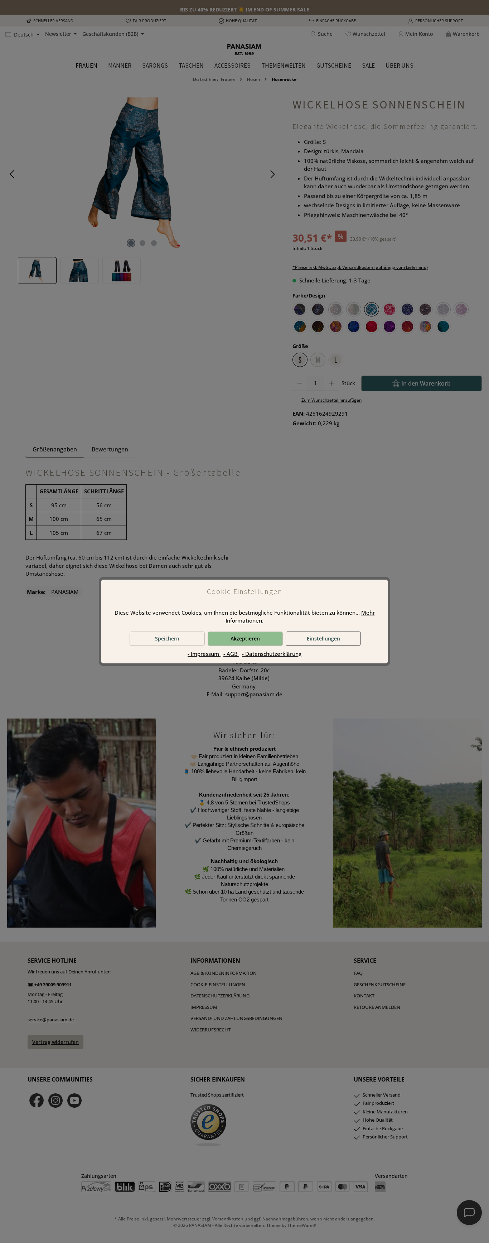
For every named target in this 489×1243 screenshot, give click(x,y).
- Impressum (204, 653)
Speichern (167, 638)
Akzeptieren (245, 638)
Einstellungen (323, 638)
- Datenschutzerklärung (271, 653)
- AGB (231, 653)
